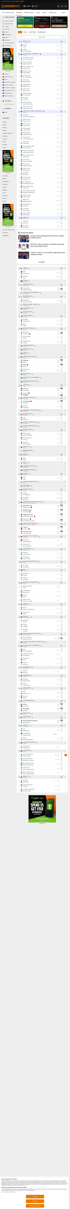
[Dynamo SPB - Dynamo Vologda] (42, 600)
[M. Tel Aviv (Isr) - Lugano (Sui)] (42, 124)
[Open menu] (65, 6)
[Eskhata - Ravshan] (42, 671)
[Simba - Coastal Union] (42, 684)
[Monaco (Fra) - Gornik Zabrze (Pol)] (42, 138)
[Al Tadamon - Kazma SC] (42, 498)
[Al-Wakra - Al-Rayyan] (42, 578)
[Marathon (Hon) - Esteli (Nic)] (42, 511)
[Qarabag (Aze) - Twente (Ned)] (42, 129)
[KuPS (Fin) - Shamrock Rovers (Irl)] (42, 116)
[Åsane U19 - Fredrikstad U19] (42, 541)
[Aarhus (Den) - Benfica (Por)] (42, 89)
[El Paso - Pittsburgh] (42, 705)
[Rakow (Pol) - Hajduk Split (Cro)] (42, 165)
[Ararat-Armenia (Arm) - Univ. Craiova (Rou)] (42, 58)
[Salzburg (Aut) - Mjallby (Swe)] (42, 85)
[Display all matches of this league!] (65, 281)
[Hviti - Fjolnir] (42, 478)
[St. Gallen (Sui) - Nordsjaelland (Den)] (42, 182)
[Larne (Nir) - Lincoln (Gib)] (42, 209)
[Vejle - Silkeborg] (42, 418)
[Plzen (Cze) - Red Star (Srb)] (42, 81)
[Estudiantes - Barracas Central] (42, 301)
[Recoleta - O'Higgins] (42, 394)
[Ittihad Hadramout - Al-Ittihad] (42, 785)
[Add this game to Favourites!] (19, 45)
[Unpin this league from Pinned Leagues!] (29, 41)
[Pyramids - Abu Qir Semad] (42, 443)
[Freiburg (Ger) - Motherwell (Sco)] (42, 133)
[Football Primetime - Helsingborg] (42, 654)
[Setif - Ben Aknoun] (42, 272)
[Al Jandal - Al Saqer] (42, 630)
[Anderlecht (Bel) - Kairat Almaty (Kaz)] (42, 103)
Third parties (25, 1185)
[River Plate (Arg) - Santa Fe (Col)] (42, 638)
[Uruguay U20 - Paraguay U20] (42, 747)
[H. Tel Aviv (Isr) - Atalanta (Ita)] (42, 178)
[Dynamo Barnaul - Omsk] (42, 587)
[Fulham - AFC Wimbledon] (42, 50)
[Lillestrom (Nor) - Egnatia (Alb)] (42, 72)
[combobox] (42, 37)
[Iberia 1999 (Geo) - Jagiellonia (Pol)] (42, 63)
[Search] (58, 6)
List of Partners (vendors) (8, 1192)
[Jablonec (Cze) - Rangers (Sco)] (42, 120)
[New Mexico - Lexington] (42, 709)
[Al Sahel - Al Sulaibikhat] (42, 494)
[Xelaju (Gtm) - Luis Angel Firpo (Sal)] (42, 520)
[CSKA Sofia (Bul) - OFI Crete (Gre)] (42, 94)
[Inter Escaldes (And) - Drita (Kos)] (42, 156)
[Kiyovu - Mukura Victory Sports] (42, 608)
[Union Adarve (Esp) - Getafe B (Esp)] (42, 755)
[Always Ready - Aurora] (42, 337)
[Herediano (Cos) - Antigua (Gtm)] (42, 506)
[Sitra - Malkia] (42, 325)
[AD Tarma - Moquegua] (42, 566)
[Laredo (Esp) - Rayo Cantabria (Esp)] (42, 768)
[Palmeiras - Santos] (42, 361)
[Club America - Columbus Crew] (42, 532)
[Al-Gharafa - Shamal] (42, 574)
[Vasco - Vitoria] (42, 365)
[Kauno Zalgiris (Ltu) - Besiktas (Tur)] (42, 67)
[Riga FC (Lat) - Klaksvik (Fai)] (42, 169)
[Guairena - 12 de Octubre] (42, 553)
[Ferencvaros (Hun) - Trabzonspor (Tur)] (42, 107)
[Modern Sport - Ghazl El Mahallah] (42, 434)
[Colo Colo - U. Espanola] (42, 389)
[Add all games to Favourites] (19, 41)
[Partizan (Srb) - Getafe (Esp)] (42, 214)
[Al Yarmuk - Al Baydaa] (42, 781)
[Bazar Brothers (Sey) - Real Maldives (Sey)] (42, 764)
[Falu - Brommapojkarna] (42, 650)
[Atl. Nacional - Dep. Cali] (42, 402)
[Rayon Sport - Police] (42, 613)
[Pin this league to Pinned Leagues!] (28, 268)
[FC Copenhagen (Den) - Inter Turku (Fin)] (42, 147)
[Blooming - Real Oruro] (42, 333)
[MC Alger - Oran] (42, 277)
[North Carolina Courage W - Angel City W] (42, 721)
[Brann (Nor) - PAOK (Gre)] (42, 142)
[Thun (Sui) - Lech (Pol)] (42, 98)
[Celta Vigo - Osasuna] (42, 222)
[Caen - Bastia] (42, 459)
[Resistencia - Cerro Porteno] (42, 558)
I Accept (35, 1196)
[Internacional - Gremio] (42, 370)
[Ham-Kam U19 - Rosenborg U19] (42, 545)
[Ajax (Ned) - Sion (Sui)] (42, 173)
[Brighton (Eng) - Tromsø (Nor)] (42, 196)
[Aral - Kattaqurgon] (42, 730)
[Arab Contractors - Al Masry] (42, 438)
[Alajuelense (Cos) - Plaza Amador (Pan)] (42, 515)
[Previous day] (20, 37)
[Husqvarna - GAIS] (42, 659)
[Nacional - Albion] (42, 697)
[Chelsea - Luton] (42, 46)
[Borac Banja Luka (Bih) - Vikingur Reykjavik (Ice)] (42, 191)
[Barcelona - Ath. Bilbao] (42, 226)
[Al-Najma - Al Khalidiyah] (42, 320)
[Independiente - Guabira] (42, 342)
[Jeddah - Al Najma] (42, 625)
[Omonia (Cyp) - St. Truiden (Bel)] (42, 76)
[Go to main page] (11, 6)
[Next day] (64, 37)
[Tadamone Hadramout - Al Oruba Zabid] (42, 790)
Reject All (34, 1201)
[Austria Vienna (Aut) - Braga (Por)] (42, 187)
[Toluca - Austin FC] (42, 528)
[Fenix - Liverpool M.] (42, 692)
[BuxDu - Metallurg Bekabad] (42, 738)
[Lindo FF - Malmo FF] (42, 663)
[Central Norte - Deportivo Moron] (42, 289)
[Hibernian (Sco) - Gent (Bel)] (42, 205)
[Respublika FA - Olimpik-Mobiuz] (42, 734)
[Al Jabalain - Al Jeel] (42, 621)
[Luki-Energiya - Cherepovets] (42, 591)
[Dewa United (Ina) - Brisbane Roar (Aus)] (42, 759)
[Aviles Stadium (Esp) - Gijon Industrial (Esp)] (42, 773)
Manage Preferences (35, 1205)
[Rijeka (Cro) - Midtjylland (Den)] (42, 200)
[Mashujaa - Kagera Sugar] (42, 680)
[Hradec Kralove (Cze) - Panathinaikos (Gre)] (42, 151)
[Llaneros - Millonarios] (42, 406)
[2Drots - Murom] (42, 596)
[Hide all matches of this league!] (65, 42)
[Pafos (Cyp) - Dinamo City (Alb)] (42, 160)
